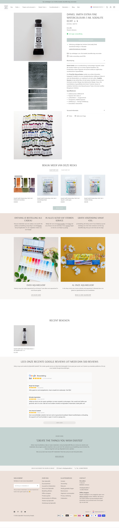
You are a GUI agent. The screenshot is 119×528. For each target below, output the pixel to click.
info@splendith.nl (67, 468)
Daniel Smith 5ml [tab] (65, 170)
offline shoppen (83, 496)
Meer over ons (59, 456)
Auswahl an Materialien (48, 486)
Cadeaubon (64, 498)
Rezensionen (64, 491)
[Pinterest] (18, 512)
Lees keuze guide (36, 295)
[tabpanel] (59, 192)
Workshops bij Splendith (49, 503)
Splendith (20, 515)
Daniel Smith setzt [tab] (53, 170)
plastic (40, 225)
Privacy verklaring (66, 496)
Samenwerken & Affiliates (49, 498)
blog (69, 224)
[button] (114, 7)
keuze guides (61, 224)
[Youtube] (25, 512)
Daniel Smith (72, 24)
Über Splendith (46, 481)
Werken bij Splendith (48, 500)
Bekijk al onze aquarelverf (83, 295)
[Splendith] (6, 7)
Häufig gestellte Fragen (67, 488)
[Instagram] (21, 512)
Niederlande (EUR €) (98, 7)
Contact (63, 481)
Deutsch (87, 512)
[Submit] (37, 486)
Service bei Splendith (48, 488)
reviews (68, 225)
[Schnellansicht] (32, 194)
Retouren (63, 486)
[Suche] (107, 7)
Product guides (46, 496)
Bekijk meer (59, 208)
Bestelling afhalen (47, 491)
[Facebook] (14, 512)
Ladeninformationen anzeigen (77, 49)
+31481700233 (83, 468)
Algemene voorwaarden (67, 493)
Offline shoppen (46, 493)
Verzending (64, 483)
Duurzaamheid (46, 483)
